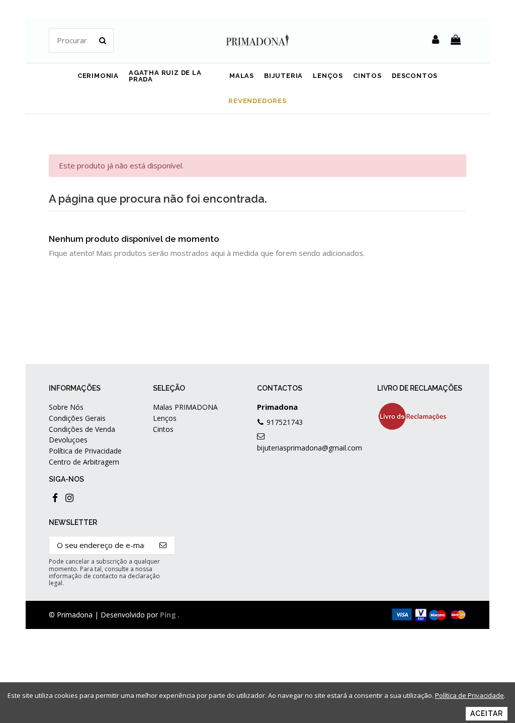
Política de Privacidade (85, 451)
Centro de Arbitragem (84, 462)
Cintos (163, 429)
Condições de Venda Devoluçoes (82, 434)
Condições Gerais (77, 418)
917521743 (285, 422)
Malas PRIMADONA (185, 407)
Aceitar (486, 713)
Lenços (165, 418)
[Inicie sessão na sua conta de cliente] (435, 40)
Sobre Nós (66, 407)
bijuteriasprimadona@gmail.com (309, 448)
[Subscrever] (163, 545)
